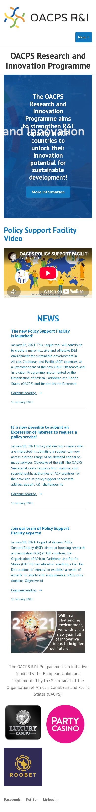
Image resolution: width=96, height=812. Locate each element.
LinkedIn (50, 799)
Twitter (31, 799)
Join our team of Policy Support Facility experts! (40, 530)
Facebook (12, 799)
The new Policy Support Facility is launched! (40, 333)
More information (48, 192)
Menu (85, 37)
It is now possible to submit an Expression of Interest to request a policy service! (44, 432)
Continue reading (24, 393)
